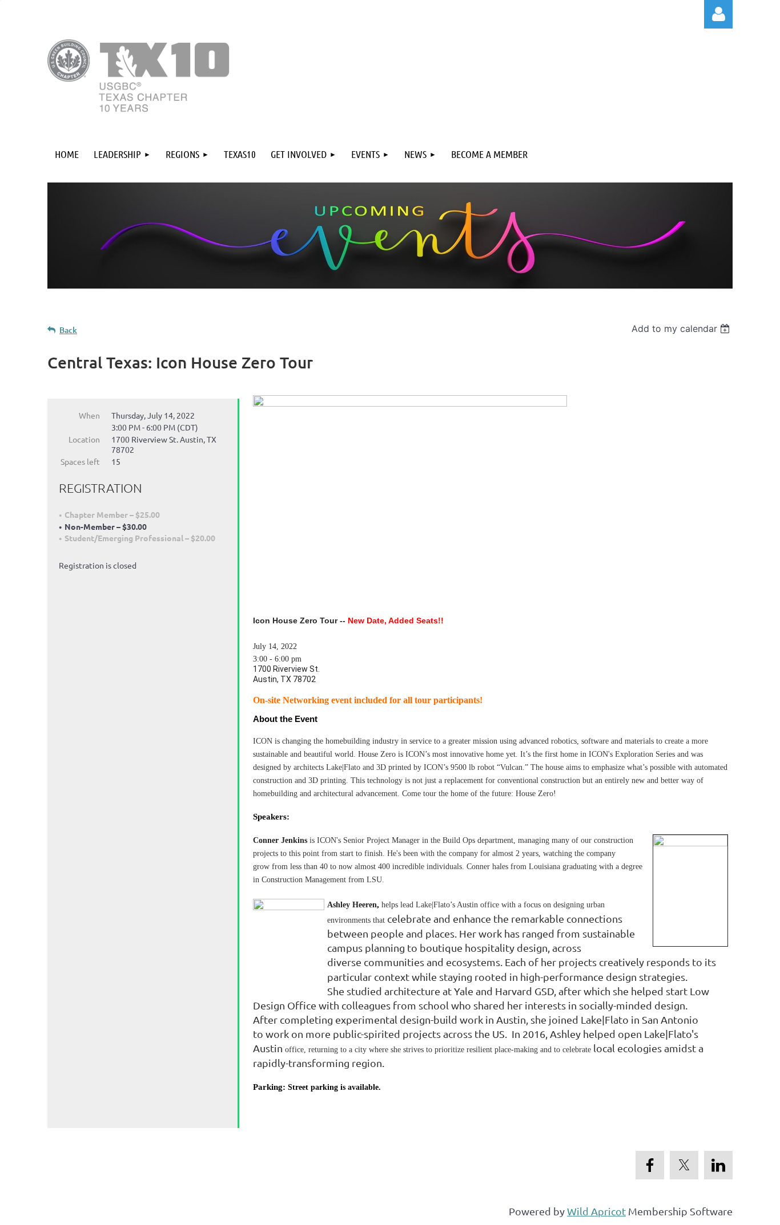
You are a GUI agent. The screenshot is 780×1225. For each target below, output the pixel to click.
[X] (684, 1165)
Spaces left (80, 461)
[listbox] (682, 328)
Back (68, 329)
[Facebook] (650, 1165)
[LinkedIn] (718, 1165)
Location (84, 439)
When (89, 415)
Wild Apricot (596, 1211)
